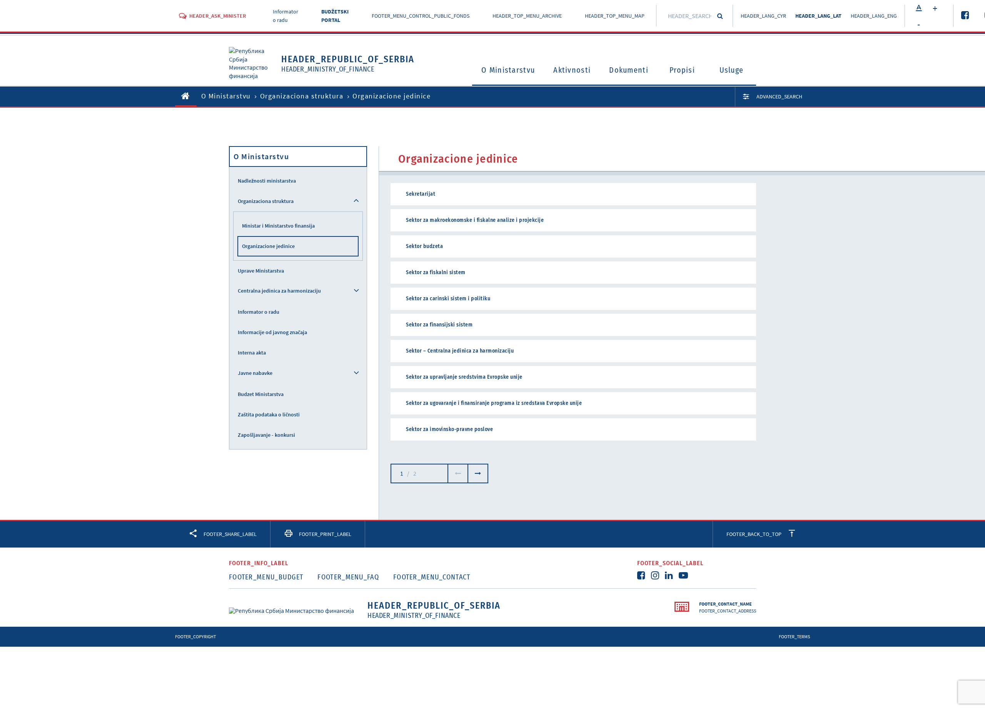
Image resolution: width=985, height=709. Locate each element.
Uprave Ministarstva (261, 270)
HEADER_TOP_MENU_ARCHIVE (527, 15)
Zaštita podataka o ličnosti (269, 414)
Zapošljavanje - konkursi (266, 434)
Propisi (682, 70)
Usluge (732, 70)
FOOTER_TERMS (794, 636)
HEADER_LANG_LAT (818, 15)
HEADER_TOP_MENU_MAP (614, 15)
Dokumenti (628, 70)
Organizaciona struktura (302, 96)
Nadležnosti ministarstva (267, 180)
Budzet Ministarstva (261, 394)
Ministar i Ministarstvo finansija (278, 225)
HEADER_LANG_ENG (874, 15)
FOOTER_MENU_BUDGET (266, 577)
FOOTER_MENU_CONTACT (432, 577)
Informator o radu (258, 311)
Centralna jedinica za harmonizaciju (279, 290)
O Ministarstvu (508, 70)
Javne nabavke (255, 372)
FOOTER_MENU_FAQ (348, 577)
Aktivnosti (572, 70)
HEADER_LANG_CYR (763, 15)
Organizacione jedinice (268, 246)
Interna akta (252, 352)
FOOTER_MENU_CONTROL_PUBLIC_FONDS (420, 15)
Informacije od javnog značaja (272, 332)
